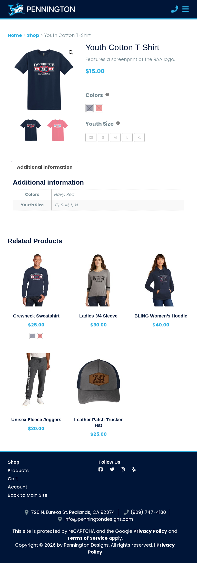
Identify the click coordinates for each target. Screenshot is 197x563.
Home (15, 35)
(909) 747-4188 (148, 512)
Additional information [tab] (45, 167)
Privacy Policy (150, 531)
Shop (33, 35)
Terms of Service (87, 538)
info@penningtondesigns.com (98, 519)
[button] (71, 52)
